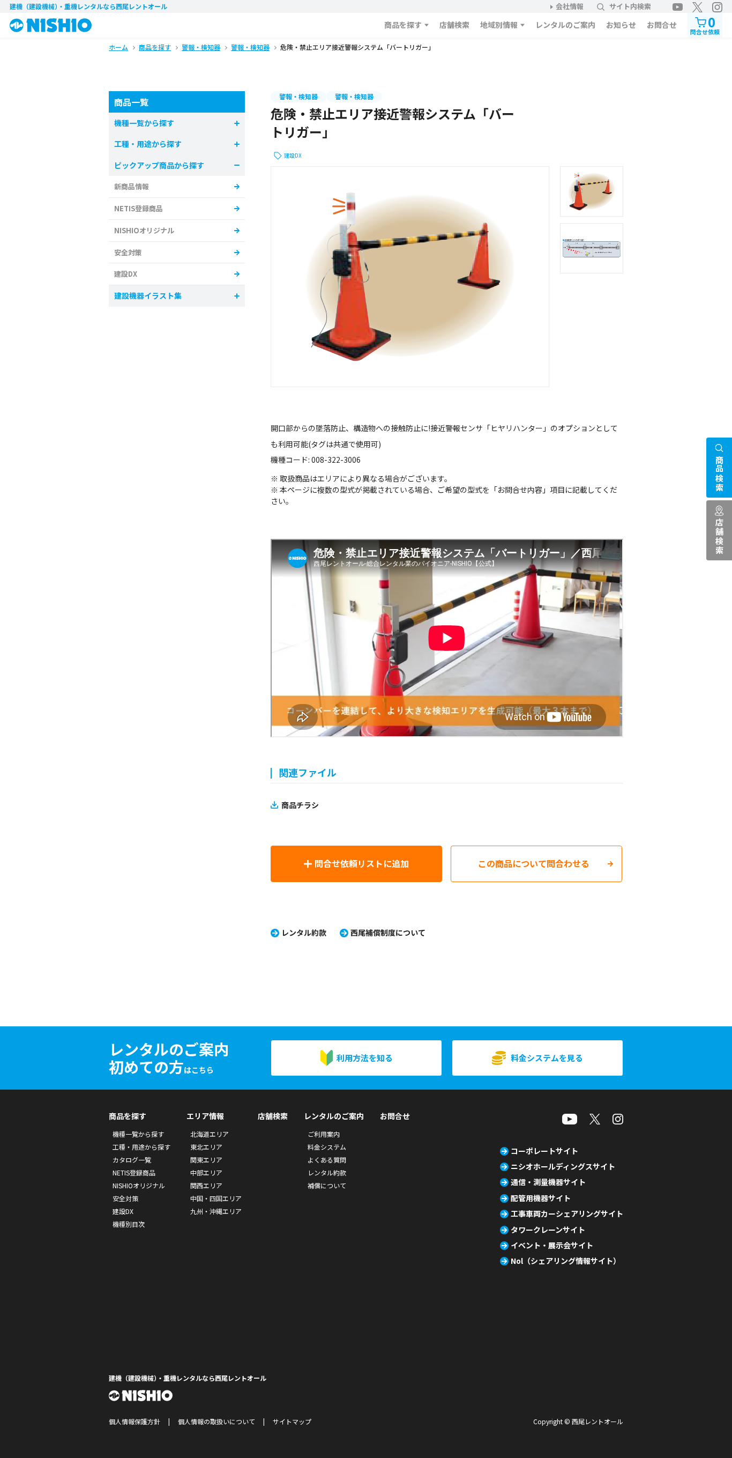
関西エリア (206, 1185)
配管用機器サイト (541, 1198)
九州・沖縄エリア (216, 1211)
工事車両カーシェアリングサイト (567, 1213)
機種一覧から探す (138, 1133)
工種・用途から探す (141, 1146)
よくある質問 (327, 1159)
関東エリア (206, 1159)
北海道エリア (209, 1133)
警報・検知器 (298, 96)
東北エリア (206, 1146)
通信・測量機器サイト (548, 1181)
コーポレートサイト (544, 1150)
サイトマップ (292, 1421)
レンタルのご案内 (565, 24)
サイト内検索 (630, 6)
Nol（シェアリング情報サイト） (566, 1260)
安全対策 (128, 252)
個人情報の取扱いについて (216, 1421)
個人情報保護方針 (134, 1421)
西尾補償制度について (387, 932)
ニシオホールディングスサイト (563, 1166)
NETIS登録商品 (138, 208)
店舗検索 (454, 24)
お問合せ (662, 24)
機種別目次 (129, 1223)
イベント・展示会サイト (552, 1245)
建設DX (293, 155)
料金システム (327, 1146)
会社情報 (570, 6)
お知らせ (621, 24)
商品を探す (403, 24)
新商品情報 (131, 186)
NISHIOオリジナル (144, 230)
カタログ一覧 (132, 1159)
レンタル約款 (303, 932)
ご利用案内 (324, 1133)
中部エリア (206, 1172)
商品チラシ (300, 805)
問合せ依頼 (705, 24)
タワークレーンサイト (548, 1229)
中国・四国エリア (216, 1198)
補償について (327, 1185)
